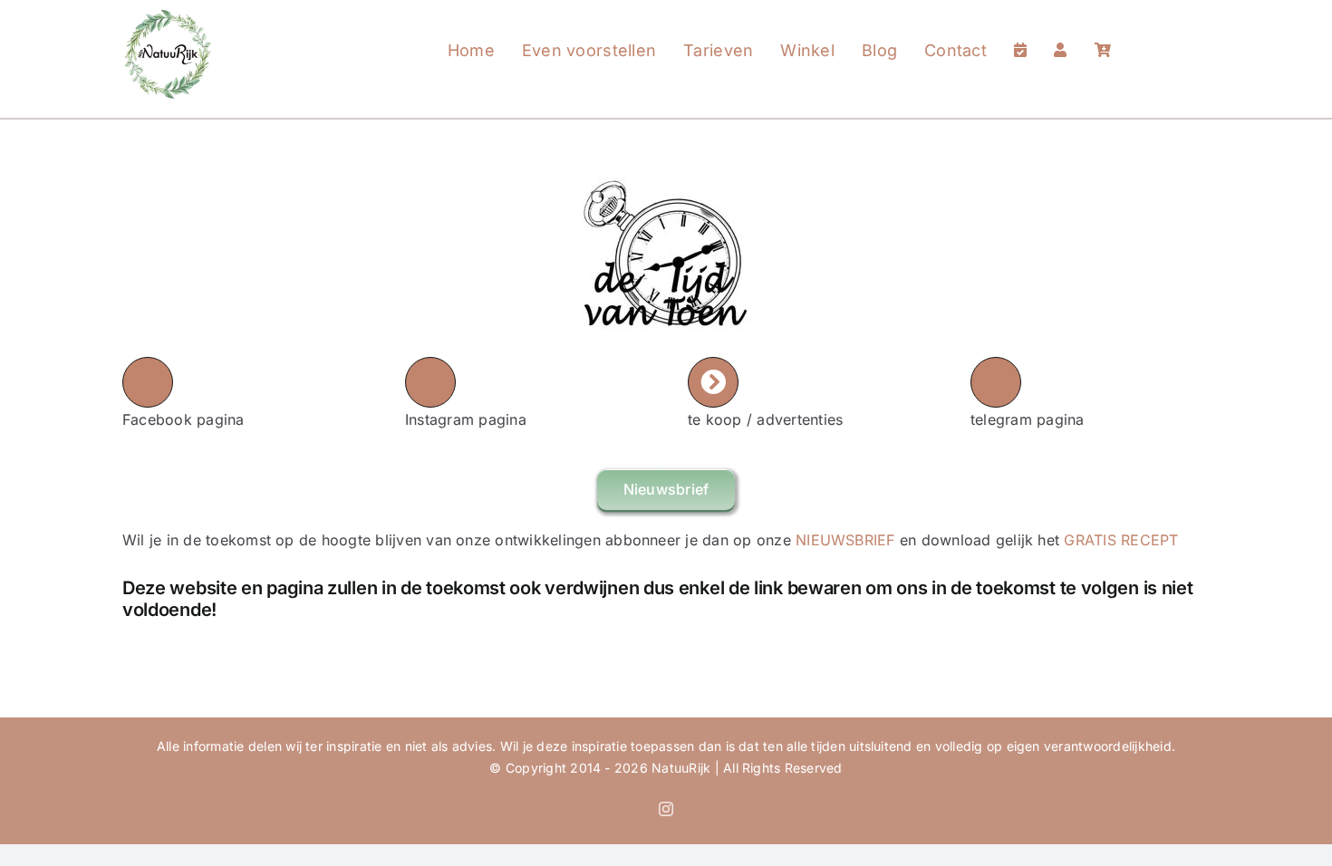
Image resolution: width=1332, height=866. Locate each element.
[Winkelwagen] (1103, 32)
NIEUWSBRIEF (845, 540)
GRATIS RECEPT (1121, 540)
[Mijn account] (1060, 32)
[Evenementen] (1020, 32)
